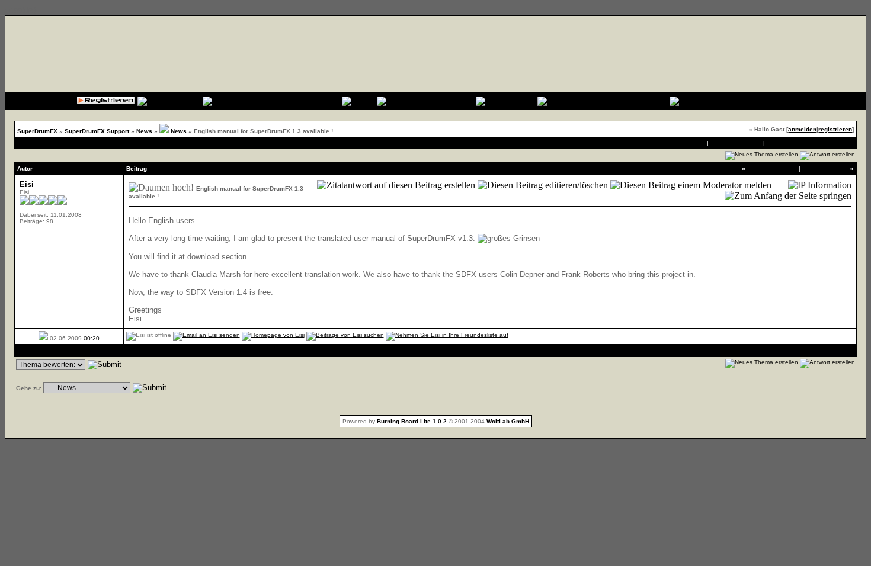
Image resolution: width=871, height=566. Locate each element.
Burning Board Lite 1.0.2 (412, 421)
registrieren (835, 129)
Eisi (27, 184)
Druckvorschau (685, 143)
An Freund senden (735, 143)
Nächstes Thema (825, 168)
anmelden (802, 129)
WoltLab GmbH (507, 421)
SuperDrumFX (37, 131)
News (144, 131)
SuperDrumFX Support (97, 131)
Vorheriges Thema (772, 168)
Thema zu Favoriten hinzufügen (810, 143)
